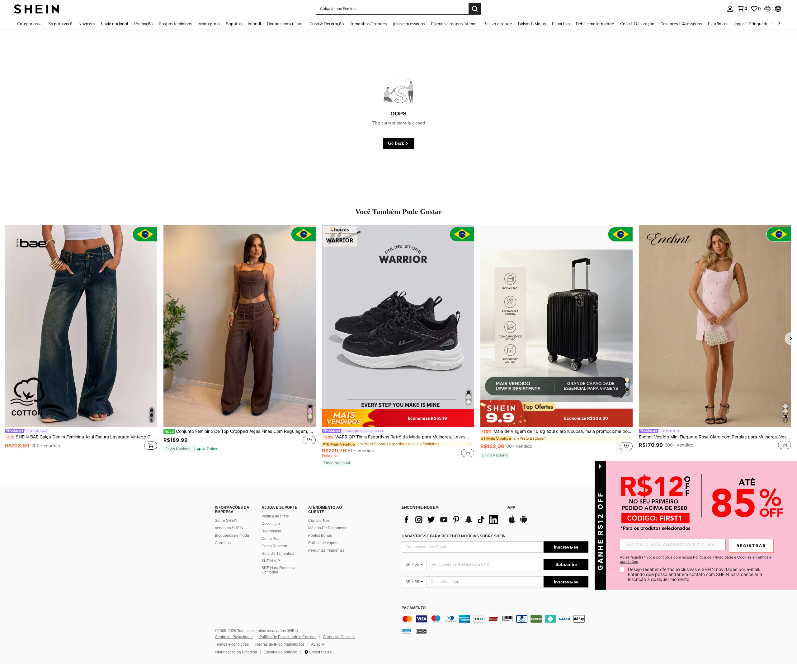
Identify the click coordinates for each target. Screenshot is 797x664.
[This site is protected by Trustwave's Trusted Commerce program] (406, 631)
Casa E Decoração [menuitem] (637, 23)
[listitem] (81, 341)
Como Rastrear (274, 546)
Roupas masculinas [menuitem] (285, 23)
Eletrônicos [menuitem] (718, 23)
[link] (742, 8)
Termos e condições (232, 644)
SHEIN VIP (271, 561)
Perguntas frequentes (326, 550)
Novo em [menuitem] (86, 23)
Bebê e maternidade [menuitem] (595, 23)
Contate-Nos (319, 520)
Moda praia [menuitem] (209, 23)
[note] (178, 449)
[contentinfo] (495, 619)
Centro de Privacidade (234, 637)
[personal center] (730, 8)
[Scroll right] (779, 23)
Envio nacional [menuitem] (114, 23)
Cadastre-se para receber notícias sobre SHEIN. (454, 536)
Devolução (271, 523)
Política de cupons (323, 543)
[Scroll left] (771, 23)
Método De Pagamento (327, 528)
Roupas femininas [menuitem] (175, 23)
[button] (767, 8)
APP (511, 508)
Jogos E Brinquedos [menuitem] (752, 23)
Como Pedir (272, 538)
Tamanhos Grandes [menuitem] (368, 23)
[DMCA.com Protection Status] (421, 631)
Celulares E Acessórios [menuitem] (681, 23)
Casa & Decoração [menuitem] (326, 23)
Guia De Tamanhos (278, 553)
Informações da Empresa (236, 652)
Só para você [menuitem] (60, 23)
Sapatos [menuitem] (234, 23)
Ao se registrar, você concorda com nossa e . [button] (695, 559)
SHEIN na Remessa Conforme (278, 570)
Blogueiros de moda (232, 535)
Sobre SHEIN (226, 520)
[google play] (523, 522)
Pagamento (414, 608)
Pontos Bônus (320, 535)
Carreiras (223, 543)
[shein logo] (36, 8)
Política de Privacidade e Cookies (287, 637)
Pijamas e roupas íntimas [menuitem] (454, 23)
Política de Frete (275, 516)
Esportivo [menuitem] (561, 23)
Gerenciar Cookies (339, 637)
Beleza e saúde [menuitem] (497, 23)
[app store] (511, 522)
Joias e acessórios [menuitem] (409, 23)
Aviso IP (318, 644)
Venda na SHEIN (229, 528)
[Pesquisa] (475, 9)
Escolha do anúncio (280, 652)
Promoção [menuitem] (143, 23)
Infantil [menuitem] (254, 23)
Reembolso (271, 531)
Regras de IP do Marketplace (279, 644)
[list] (451, 519)
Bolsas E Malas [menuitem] (532, 23)
